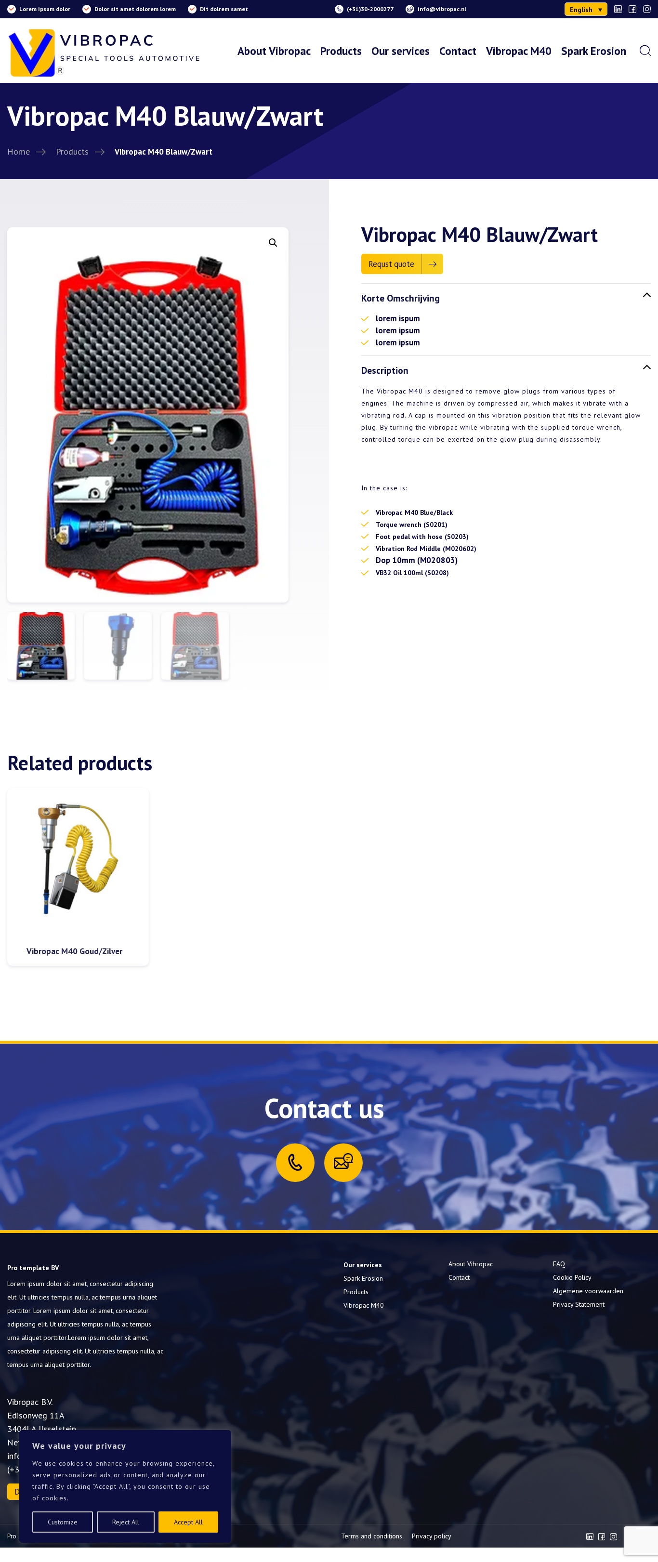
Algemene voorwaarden (588, 1290)
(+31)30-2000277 (370, 9)
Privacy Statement (579, 1304)
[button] (586, 9)
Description (384, 370)
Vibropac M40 (519, 50)
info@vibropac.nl (442, 9)
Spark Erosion (593, 50)
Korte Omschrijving (400, 298)
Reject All (125, 1522)
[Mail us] (343, 1161)
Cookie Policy (572, 1277)
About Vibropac (274, 50)
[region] (125, 1486)
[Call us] (295, 1162)
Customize (63, 1522)
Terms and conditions (371, 1536)
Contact (457, 50)
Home (18, 151)
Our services (400, 50)
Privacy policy (431, 1536)
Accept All (188, 1522)
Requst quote (391, 264)
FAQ (559, 1264)
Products (341, 50)
